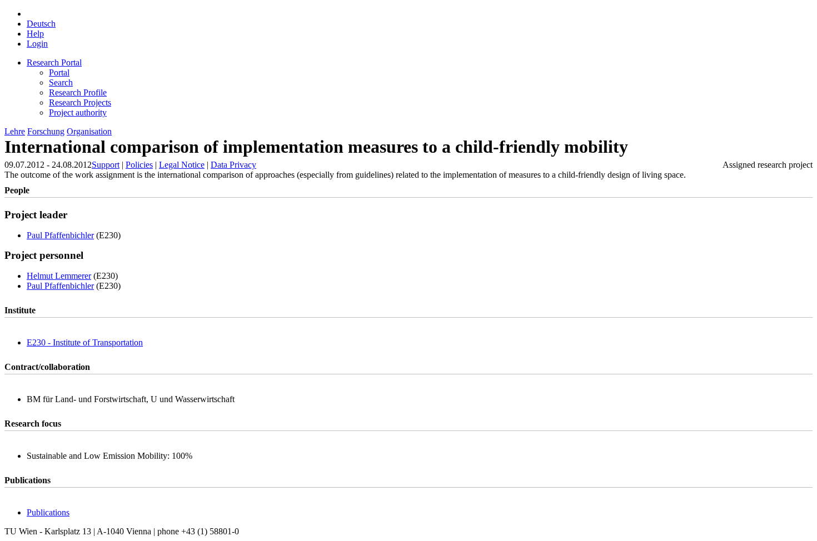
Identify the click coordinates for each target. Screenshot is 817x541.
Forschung (45, 131)
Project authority (78, 112)
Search (61, 82)
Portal (59, 72)
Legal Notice (182, 164)
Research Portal (54, 62)
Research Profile (78, 92)
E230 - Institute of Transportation (85, 342)
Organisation (89, 131)
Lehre (14, 131)
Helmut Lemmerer (59, 275)
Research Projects (80, 102)
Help (35, 33)
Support (105, 164)
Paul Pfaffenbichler (60, 235)
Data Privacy (233, 164)
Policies (139, 164)
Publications (48, 512)
